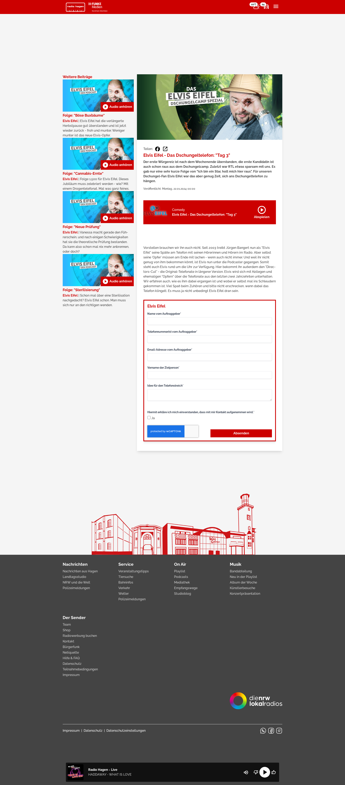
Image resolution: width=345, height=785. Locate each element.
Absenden (241, 433)
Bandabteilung (241, 571)
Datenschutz (72, 664)
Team (67, 624)
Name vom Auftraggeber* (164, 313)
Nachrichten (75, 564)
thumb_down (256, 772)
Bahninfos (125, 582)
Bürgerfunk (71, 647)
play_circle (264, 772)
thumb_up (273, 772)
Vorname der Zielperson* (163, 367)
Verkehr (124, 588)
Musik (235, 564)
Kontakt (68, 641)
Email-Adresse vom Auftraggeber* (169, 349)
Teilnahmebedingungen (80, 669)
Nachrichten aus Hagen (80, 571)
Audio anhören (117, 107)
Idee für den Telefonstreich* (165, 385)
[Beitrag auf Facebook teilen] (157, 149)
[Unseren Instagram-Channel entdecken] (279, 730)
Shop (66, 630)
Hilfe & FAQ (71, 658)
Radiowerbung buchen (80, 636)
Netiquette (71, 652)
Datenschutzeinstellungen (126, 730)
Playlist (179, 571)
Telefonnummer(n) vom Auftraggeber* (172, 331)
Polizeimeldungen (76, 588)
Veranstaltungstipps (133, 571)
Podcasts (181, 577)
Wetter (123, 593)
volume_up (246, 772)
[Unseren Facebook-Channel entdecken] (271, 730)
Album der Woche (243, 582)
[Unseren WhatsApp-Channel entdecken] (263, 730)
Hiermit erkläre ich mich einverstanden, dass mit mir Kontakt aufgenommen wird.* (200, 412)
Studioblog (182, 593)
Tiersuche (125, 577)
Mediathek (182, 582)
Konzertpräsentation (245, 593)
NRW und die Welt (76, 582)
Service (126, 564)
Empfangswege (185, 588)
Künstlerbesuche (242, 588)
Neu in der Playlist (243, 577)
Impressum (71, 675)
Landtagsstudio (74, 577)
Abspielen (262, 211)
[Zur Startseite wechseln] (75, 7)
